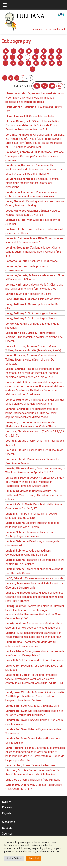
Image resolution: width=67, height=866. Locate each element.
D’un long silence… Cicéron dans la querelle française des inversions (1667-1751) (34, 251)
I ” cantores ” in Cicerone (31, 261)
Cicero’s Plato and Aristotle (32, 299)
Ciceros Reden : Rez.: (30, 765)
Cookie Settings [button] (14, 858)
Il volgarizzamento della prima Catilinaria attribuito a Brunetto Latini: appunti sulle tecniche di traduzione (31, 413)
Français (7, 807)
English (6, 813)
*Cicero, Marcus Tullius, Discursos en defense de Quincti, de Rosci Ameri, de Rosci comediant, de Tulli (32, 125)
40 (44, 85)
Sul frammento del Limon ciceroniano (34, 660)
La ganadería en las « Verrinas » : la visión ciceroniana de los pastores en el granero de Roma (34, 97)
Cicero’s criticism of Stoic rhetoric (32, 779)
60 (52, 85)
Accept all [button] (33, 858)
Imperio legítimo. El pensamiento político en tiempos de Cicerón (34, 337)
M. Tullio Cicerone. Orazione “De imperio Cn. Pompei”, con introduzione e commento (34, 156)
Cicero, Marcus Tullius (30, 116)
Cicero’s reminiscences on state (34, 578)
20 (36, 85)
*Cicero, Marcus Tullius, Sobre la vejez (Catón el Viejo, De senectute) (31, 359)
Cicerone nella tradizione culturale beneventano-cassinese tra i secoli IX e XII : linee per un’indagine (34, 169)
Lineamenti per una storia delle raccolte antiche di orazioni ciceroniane (32, 183)
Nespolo (7, 827)
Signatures (8, 822)
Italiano (6, 801)
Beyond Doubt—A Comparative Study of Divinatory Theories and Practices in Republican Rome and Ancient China (34, 482)
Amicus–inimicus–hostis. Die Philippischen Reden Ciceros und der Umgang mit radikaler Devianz (35, 696)
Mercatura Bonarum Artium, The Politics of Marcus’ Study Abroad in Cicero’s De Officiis (33, 495)
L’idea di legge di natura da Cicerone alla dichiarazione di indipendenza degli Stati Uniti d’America (34, 597)
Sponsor (7, 833)
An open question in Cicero (28, 293)
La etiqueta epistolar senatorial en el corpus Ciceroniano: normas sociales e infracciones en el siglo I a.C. (32, 373)
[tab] (4, 5)
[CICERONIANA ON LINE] (61, 14)
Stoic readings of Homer (31, 313)
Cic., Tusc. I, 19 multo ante (32, 705)
